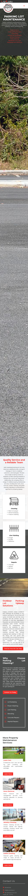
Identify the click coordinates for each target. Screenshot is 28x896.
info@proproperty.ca (9, 2)
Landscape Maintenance (14, 32)
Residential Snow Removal (14, 42)
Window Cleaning (14, 37)
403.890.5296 (3, 2)
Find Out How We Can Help (13, 648)
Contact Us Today (10, 692)
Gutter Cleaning (14, 39)
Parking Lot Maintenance (15, 35)
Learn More (8, 774)
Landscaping (14, 33)
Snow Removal (14, 30)
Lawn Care (7, 760)
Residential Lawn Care (14, 40)
